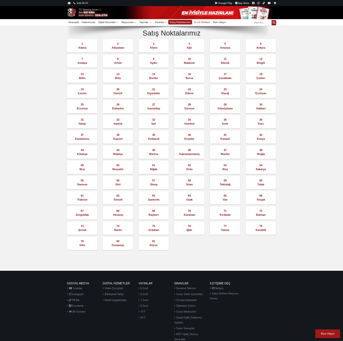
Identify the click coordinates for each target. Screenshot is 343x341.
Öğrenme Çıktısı (186, 305)
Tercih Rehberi (202, 22)
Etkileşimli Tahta (114, 294)
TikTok (75, 300)
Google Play (225, 3)
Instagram (77, 294)
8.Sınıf (144, 305)
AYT (142, 317)
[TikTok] (264, 3)
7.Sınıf (144, 300)
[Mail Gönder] (69, 3)
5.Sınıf (144, 288)
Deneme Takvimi (186, 288)
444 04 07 (81, 3)
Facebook (77, 305)
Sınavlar (159, 22)
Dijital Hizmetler (107, 22)
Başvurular (127, 22)
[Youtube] (269, 3)
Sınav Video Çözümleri (189, 294)
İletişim (219, 288)
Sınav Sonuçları (185, 328)
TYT (142, 311)
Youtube (77, 288)
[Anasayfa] (71, 12)
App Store (243, 3)
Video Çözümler (114, 288)
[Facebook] (253, 3)
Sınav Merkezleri (186, 311)
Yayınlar (144, 22)
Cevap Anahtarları (186, 300)
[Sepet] (275, 3)
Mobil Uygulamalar (115, 300)
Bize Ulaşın (219, 22)
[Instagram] (258, 3)
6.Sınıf (144, 294)
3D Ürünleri (78, 311)
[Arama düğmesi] (274, 22)
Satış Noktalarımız (180, 22)
